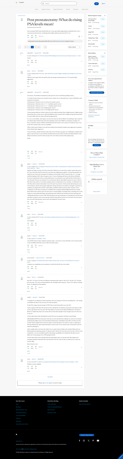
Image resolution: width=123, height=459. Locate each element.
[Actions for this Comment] (81, 61)
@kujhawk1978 (38, 53)
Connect (21, 2)
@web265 (35, 297)
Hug (36, 37)
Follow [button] (103, 19)
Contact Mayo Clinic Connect (22, 424)
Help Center (85, 9)
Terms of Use (18, 449)
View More (50, 377)
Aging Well (91, 32)
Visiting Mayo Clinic (93, 38)
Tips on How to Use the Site (96, 157)
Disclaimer (18, 418)
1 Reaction (40, 151)
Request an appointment (97, 92)
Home (36, 9)
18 (38, 47)
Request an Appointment (87, 435)
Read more (96, 145)
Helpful (32, 37)
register (50, 383)
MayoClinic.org (19, 441)
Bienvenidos (96, 191)
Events (68, 9)
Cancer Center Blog (51, 404)
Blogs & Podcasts (58, 9)
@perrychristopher (40, 257)
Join (96, 3)
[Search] (42, 3)
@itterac (34, 71)
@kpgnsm (35, 164)
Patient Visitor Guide (51, 412)
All (104, 15)
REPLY (28, 65)
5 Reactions (40, 36)
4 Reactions (40, 202)
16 (32, 47)
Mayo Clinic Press (51, 409)
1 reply (28, 158)
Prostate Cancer (21, 15)
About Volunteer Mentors (21, 412)
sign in (44, 383)
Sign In (103, 3)
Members (75, 9)
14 (25, 47)
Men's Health (91, 44)
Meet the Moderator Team (21, 409)
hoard (33, 27)
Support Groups (46, 9)
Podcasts (90, 69)
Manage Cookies (33, 449)
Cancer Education (92, 63)
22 (45, 47)
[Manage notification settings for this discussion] (79, 36)
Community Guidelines (20, 415)
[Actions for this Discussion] (81, 36)
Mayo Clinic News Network (84, 404)
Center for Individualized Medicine (54, 407)
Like (28, 37)
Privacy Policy (26, 449)
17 (35, 47)
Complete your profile (97, 172)
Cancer (90, 26)
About (17, 404)
